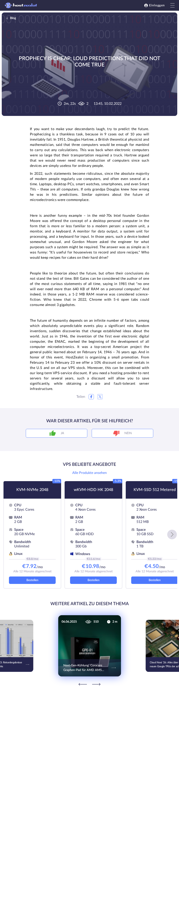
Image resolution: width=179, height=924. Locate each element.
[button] (172, 534)
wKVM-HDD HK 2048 (93, 490)
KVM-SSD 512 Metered (155, 490)
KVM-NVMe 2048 (32, 490)
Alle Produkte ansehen (89, 473)
